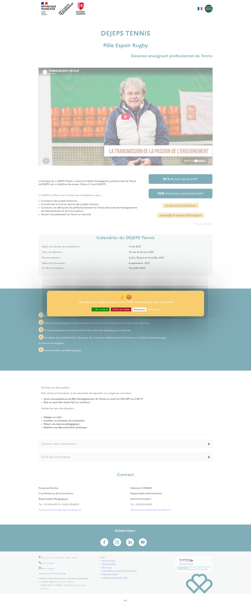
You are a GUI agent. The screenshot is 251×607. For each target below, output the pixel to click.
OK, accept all (101, 309)
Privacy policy (154, 309)
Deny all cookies (122, 309)
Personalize (139, 309)
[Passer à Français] (200, 8)
